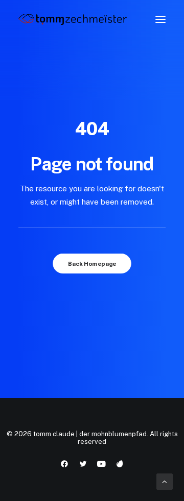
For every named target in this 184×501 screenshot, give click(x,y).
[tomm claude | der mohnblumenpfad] (72, 19)
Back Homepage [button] (92, 263)
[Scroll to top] (164, 481)
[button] (160, 19)
